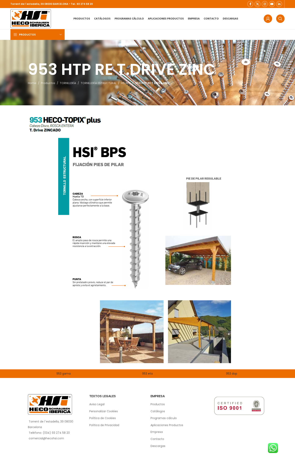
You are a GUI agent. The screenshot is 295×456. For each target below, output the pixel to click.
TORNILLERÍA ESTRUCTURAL (98, 83)
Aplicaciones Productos (167, 425)
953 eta (147, 374)
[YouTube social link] (272, 4)
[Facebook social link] (250, 4)
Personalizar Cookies (103, 411)
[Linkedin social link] (279, 4)
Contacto (157, 439)
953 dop (231, 374)
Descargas (158, 446)
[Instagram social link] (265, 4)
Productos (48, 83)
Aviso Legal (97, 404)
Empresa (157, 432)
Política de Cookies (102, 418)
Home (32, 83)
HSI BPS (126, 83)
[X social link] (257, 4)
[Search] (280, 19)
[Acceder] (268, 19)
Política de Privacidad (104, 425)
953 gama (63, 374)
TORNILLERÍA (68, 83)
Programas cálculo (164, 418)
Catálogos (158, 411)
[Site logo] (30, 18)
